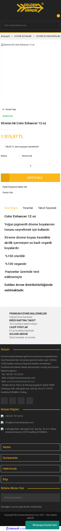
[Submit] (54, 497)
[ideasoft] (12, 528)
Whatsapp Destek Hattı (45, 525)
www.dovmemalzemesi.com (21, 381)
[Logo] (30, 8)
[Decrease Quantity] (5, 166)
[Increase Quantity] (56, 166)
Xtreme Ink (27, 156)
